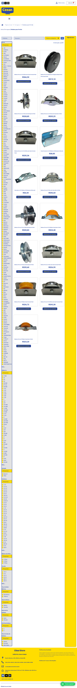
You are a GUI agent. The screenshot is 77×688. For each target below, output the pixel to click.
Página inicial (8, 25)
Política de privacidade (45, 650)
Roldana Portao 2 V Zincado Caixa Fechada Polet (51, 264)
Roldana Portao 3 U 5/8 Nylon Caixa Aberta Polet (51, 227)
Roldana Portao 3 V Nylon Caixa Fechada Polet (23, 302)
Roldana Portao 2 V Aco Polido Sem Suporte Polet (24, 227)
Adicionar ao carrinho (23, 81)
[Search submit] (62, 38)
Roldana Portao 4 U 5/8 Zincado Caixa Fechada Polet (25, 74)
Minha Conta (61, 2)
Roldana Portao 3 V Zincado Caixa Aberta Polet (50, 190)
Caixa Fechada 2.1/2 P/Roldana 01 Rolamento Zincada (52, 151)
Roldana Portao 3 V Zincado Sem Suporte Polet (24, 264)
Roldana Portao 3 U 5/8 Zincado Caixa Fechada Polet (52, 302)
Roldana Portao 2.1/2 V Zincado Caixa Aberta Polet (51, 113)
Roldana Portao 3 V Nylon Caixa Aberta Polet (23, 339)
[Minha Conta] (57, 3)
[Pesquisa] (49, 11)
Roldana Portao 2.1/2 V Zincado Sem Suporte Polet (24, 113)
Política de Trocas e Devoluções (47, 660)
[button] (9, 18)
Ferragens (17, 25)
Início (2, 29)
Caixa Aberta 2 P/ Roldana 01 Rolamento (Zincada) (24, 190)
